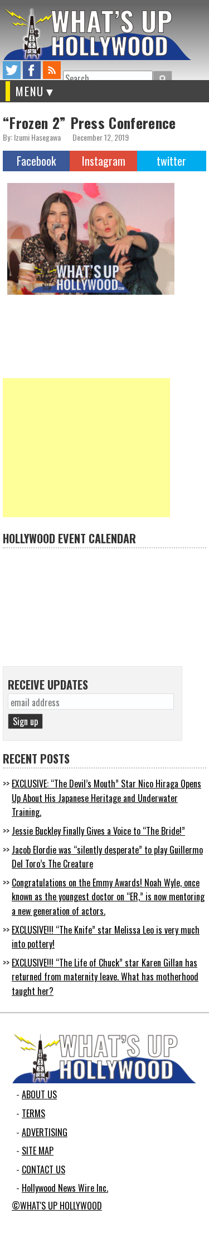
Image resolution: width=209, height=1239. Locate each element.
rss (52, 70)
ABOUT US (39, 1094)
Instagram (103, 160)
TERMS (33, 1113)
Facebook (36, 160)
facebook (32, 70)
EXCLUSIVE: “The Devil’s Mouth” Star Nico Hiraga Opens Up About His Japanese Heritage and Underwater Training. (106, 798)
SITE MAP (38, 1150)
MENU (30, 91)
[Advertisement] (86, 447)
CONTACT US (43, 1169)
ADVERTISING (44, 1132)
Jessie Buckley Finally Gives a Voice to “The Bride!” (98, 830)
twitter (12, 70)
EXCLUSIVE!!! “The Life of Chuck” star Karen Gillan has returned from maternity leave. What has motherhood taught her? (105, 977)
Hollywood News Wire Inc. (65, 1188)
